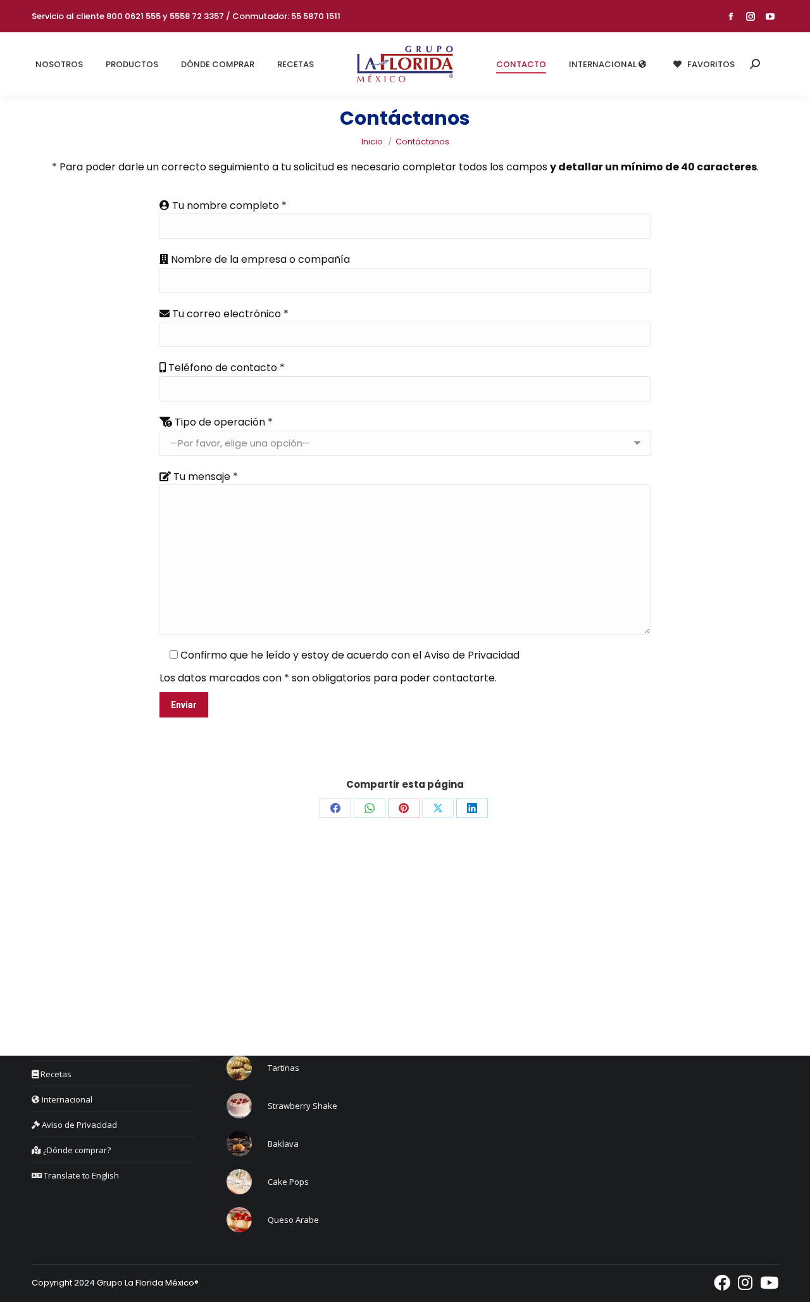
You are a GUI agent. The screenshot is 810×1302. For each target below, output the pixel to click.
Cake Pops (288, 1181)
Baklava (283, 1143)
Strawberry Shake (302, 1105)
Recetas (55, 1074)
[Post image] (239, 1067)
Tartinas (283, 1067)
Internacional (66, 1099)
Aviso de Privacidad (472, 655)
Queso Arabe (293, 1219)
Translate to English (80, 1175)
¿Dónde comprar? (76, 1150)
